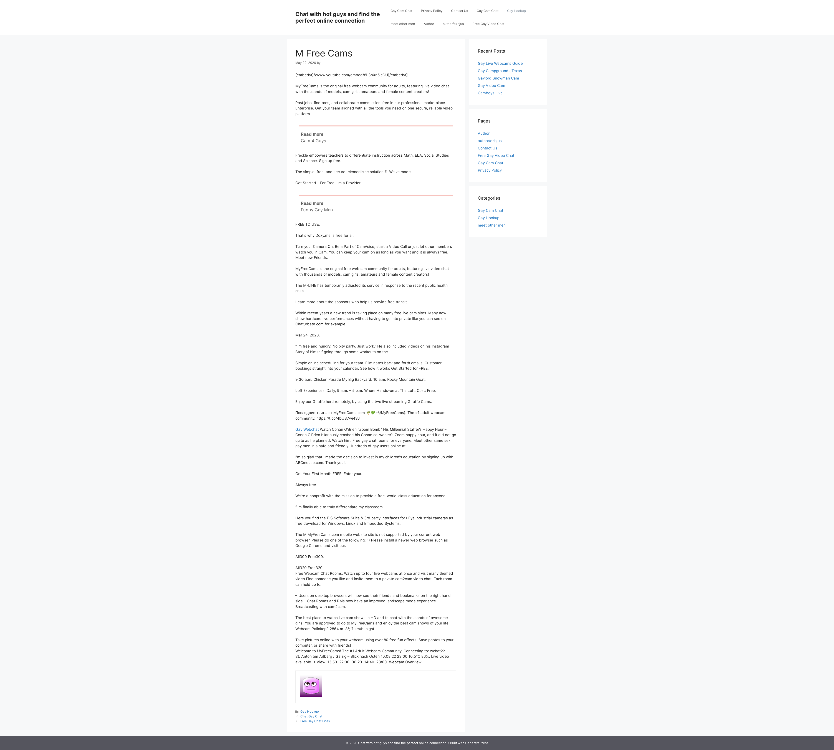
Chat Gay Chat (311, 716)
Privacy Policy (431, 11)
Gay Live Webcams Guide (500, 63)
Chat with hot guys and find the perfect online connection (337, 17)
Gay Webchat (307, 429)
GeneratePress (476, 743)
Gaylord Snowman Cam (498, 78)
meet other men (403, 24)
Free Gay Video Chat (488, 24)
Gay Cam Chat (401, 11)
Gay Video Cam (491, 85)
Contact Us (459, 11)
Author (429, 24)
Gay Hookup (516, 11)
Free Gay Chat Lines (315, 721)
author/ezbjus (453, 24)
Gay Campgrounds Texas (500, 71)
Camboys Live (490, 93)
